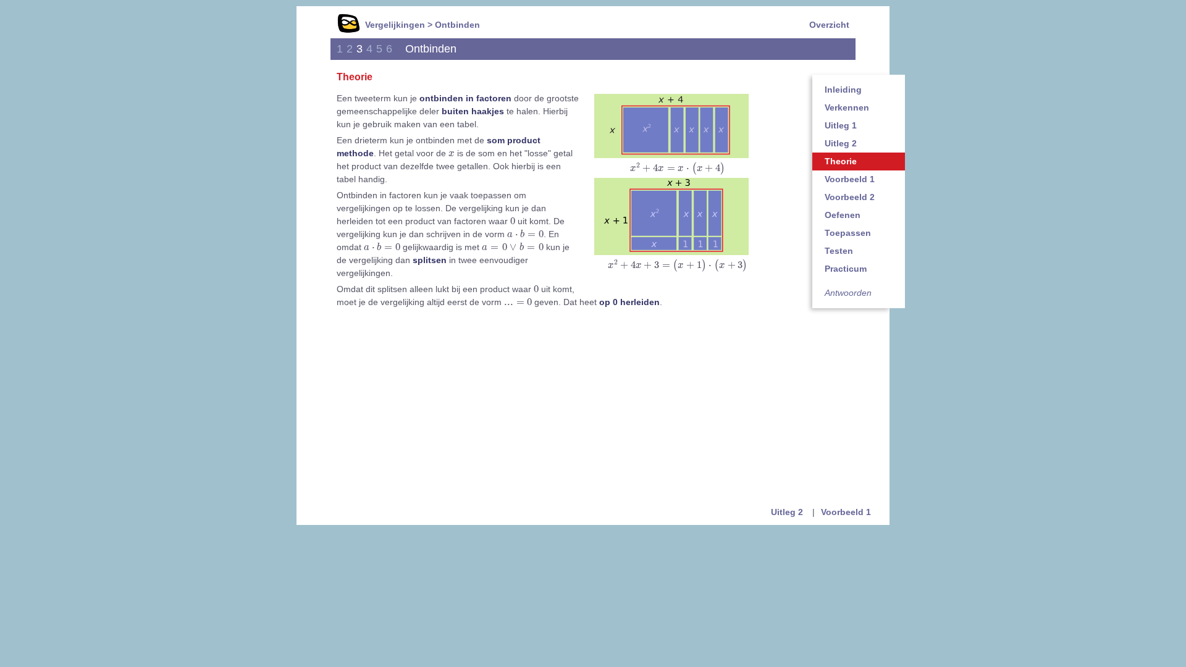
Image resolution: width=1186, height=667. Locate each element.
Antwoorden (848, 293)
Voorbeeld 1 (850, 179)
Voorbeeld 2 (850, 197)
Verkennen (847, 107)
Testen (839, 251)
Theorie (841, 161)
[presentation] (677, 168)
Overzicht (829, 25)
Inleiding (843, 89)
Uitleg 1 (841, 125)
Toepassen (848, 233)
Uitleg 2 (841, 143)
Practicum (846, 269)
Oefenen (842, 215)
